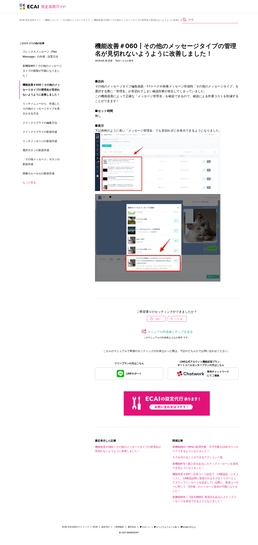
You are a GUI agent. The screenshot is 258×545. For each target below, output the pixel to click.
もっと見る (29, 182)
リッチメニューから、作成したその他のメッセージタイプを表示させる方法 (41, 108)
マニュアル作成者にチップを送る (170, 331)
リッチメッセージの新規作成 (40, 141)
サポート (146, 527)
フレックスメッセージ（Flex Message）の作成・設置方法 (40, 54)
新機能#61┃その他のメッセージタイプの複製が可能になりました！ (42, 70)
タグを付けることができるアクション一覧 (197, 457)
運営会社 (132, 527)
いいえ (179, 318)
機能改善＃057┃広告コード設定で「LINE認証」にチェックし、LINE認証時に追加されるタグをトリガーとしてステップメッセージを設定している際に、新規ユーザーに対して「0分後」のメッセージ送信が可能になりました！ (205, 482)
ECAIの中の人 (189, 527)
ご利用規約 (119, 527)
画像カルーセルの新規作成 (38, 173)
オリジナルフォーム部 (166, 527)
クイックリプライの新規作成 (40, 131)
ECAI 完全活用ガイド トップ (75, 527)
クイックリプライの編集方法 (40, 122)
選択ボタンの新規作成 (36, 150)
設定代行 (105, 527)
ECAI (95, 527)
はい (158, 318)
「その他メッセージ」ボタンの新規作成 (41, 162)
